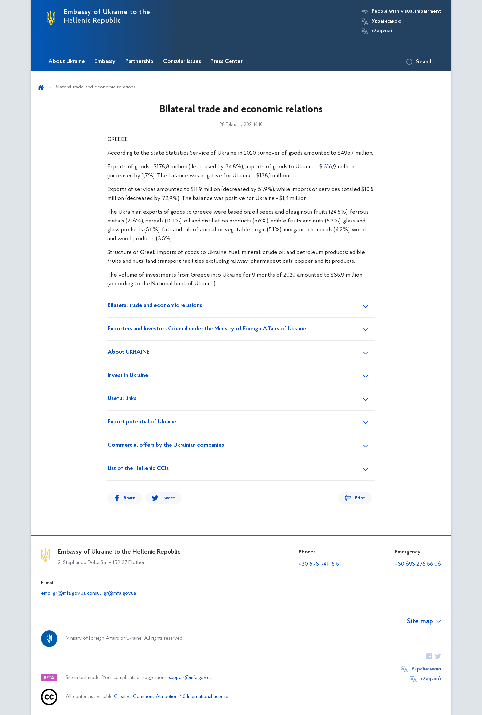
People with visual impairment (406, 11)
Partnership (139, 62)
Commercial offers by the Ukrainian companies (166, 445)
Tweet (168, 498)
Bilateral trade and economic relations (155, 306)
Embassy (105, 62)
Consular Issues (182, 62)
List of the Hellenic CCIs (138, 469)
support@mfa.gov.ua (190, 677)
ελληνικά (382, 31)
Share (129, 498)
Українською (386, 21)
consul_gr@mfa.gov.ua (111, 593)
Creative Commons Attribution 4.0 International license (171, 696)
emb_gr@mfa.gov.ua (63, 593)
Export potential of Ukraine (142, 422)
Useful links (122, 399)
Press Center (227, 62)
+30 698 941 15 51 (320, 564)
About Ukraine (66, 62)
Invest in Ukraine (128, 375)
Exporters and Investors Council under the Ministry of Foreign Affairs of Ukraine (207, 329)
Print (360, 498)
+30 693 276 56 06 (418, 564)
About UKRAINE (129, 352)
